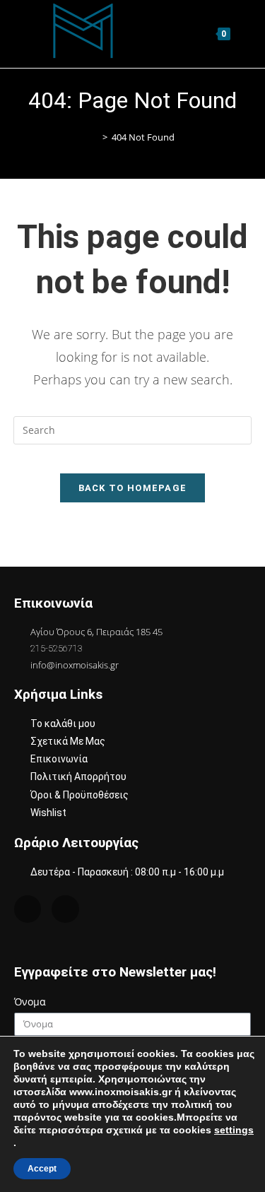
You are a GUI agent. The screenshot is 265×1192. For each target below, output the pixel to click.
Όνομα (30, 1001)
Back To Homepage (132, 488)
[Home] (94, 137)
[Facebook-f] (65, 908)
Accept (42, 1169)
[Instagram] (27, 908)
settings (234, 1129)
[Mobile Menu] (242, 33)
